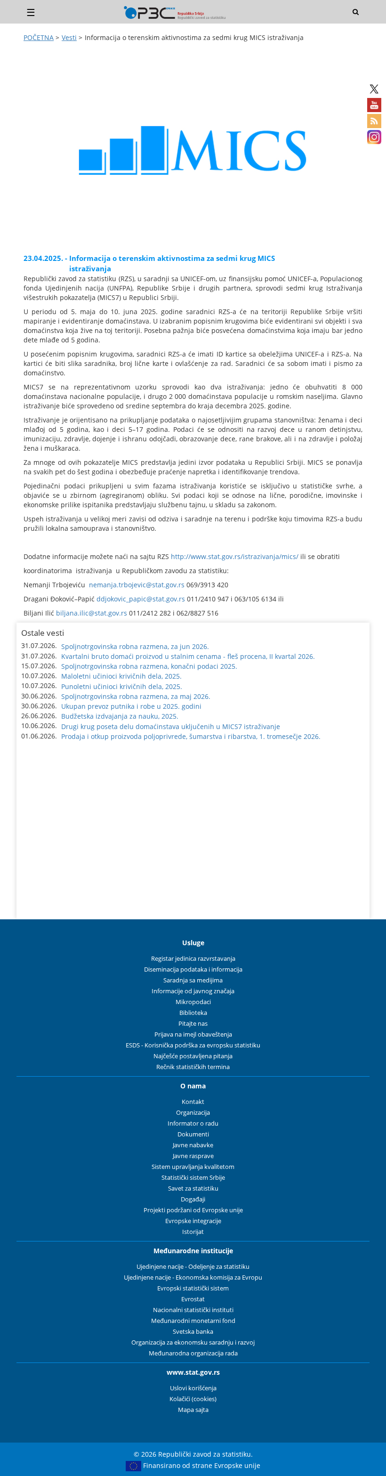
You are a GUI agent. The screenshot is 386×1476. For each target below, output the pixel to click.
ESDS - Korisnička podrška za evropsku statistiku (193, 1045)
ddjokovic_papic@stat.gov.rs (140, 598)
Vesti (69, 37)
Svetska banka (193, 1332)
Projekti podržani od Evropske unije (193, 1210)
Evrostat (193, 1299)
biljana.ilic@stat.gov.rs (91, 612)
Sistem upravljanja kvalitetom (193, 1167)
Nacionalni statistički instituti (193, 1310)
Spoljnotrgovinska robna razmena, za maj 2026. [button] (135, 696)
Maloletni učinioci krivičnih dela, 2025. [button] (121, 676)
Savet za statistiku (193, 1188)
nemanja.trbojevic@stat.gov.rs (137, 584)
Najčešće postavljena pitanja (193, 1056)
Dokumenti (193, 1134)
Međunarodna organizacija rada (193, 1353)
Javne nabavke (193, 1145)
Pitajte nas (193, 1024)
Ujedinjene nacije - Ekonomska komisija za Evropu (193, 1277)
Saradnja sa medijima (193, 980)
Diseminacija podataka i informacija (193, 969)
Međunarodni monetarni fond (193, 1321)
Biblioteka (193, 1013)
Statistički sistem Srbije (193, 1178)
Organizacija (193, 1113)
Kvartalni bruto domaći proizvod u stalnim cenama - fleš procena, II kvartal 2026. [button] (188, 656)
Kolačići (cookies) (193, 1399)
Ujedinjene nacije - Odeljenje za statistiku (193, 1267)
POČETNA (39, 37)
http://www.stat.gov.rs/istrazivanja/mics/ (234, 556)
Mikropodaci (193, 1002)
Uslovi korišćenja (193, 1388)
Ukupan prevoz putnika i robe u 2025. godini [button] (131, 706)
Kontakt (193, 1102)
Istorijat (193, 1232)
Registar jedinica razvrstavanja (193, 959)
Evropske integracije (193, 1221)
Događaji (193, 1199)
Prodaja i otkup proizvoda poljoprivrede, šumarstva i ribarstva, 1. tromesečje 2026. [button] (191, 736)
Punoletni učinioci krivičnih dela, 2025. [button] (121, 686)
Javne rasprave (193, 1156)
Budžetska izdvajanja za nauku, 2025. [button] (119, 716)
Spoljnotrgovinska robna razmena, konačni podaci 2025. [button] (149, 666)
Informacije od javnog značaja (193, 991)
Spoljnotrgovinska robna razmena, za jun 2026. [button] (135, 646)
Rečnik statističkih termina (193, 1067)
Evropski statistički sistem (193, 1288)
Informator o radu (193, 1123)
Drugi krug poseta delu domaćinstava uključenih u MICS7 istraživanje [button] (170, 726)
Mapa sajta (193, 1410)
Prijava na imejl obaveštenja (193, 1034)
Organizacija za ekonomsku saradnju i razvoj (193, 1342)
